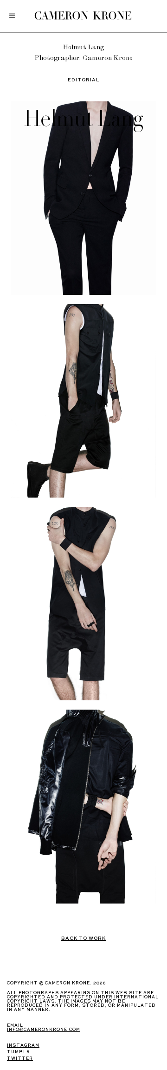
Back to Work (83, 938)
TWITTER (20, 1059)
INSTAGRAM (23, 1045)
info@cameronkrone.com (43, 1030)
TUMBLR (18, 1052)
